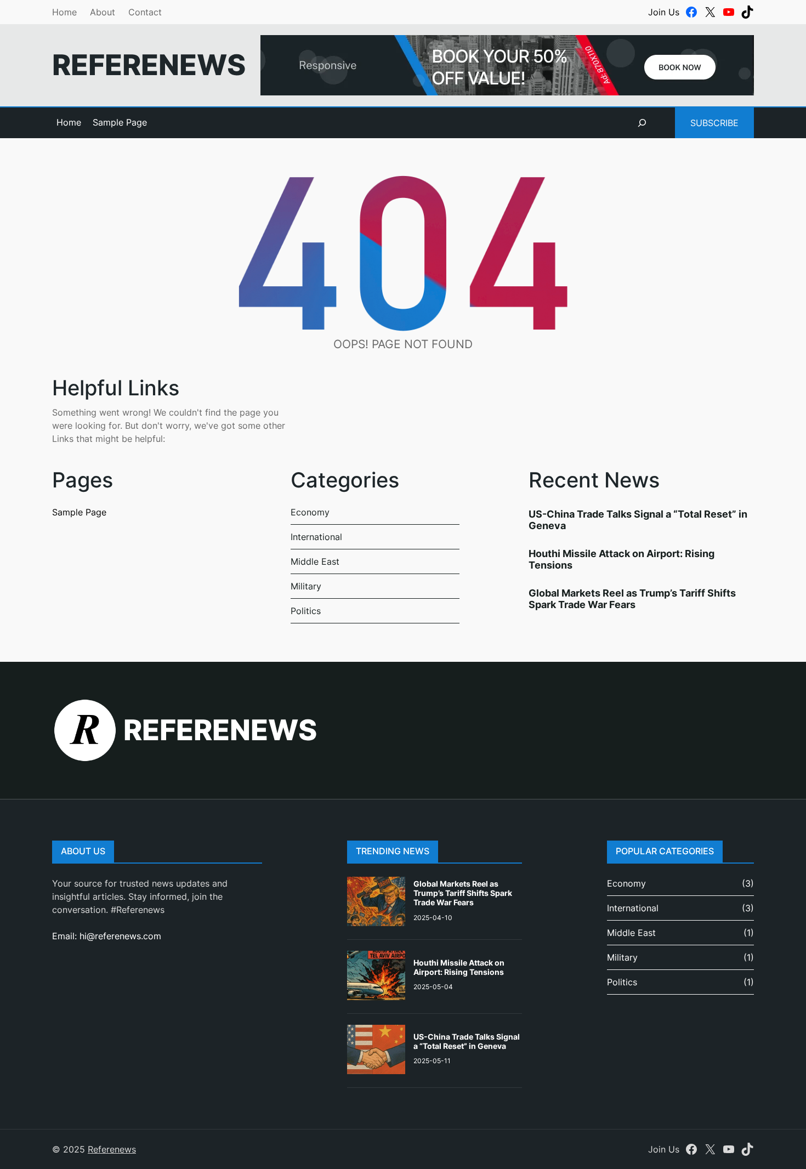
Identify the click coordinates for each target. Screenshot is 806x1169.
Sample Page (120, 122)
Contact (145, 12)
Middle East (315, 561)
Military (306, 586)
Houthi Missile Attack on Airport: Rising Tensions (458, 967)
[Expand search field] (642, 123)
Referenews (149, 65)
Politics (306, 610)
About (102, 12)
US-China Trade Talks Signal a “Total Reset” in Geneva (466, 1041)
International (316, 536)
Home (64, 12)
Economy (310, 512)
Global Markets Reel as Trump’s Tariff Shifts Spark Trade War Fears (632, 598)
